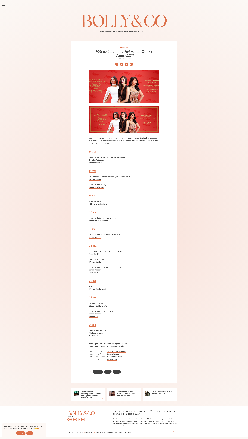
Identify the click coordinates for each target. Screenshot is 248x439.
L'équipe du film (95, 179)
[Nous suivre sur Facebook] (68, 419)
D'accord (29, 433)
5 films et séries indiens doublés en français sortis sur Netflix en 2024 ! (126, 394)
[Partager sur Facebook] (116, 64)
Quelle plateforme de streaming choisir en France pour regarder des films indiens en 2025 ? (91, 395)
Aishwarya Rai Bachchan (98, 204)
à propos (70, 432)
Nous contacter (100, 432)
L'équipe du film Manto (98, 289)
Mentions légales (112, 432)
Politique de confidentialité (127, 432)
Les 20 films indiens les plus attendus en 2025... (162, 393)
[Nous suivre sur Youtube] (79, 419)
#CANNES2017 (124, 47)
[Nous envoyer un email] (82, 419)
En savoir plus (21, 433)
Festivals (116, 372)
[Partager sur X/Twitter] (121, 64)
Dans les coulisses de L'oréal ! (112, 346)
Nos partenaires (79, 432)
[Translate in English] (131, 64)
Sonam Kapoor (95, 237)
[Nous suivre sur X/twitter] (74, 419)
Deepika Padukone (96, 160)
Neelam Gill (93, 316)
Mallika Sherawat (96, 162)
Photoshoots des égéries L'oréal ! (114, 343)
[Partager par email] (126, 64)
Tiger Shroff (93, 254)
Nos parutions (89, 432)
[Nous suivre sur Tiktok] (84, 419)
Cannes (108, 372)
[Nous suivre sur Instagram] (71, 419)
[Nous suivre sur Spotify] (76, 419)
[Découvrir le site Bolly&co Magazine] (90, 413)
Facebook (143, 138)
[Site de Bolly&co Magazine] (124, 22)
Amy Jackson (112, 359)
